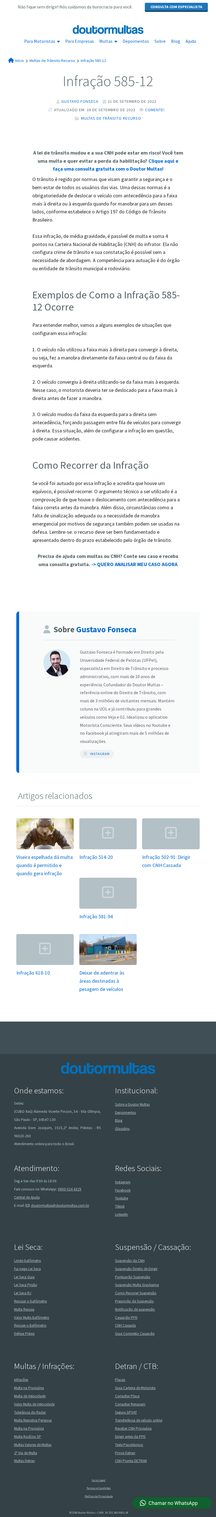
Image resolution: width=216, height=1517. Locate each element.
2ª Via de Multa (25, 1453)
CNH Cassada (125, 1325)
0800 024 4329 (69, 1189)
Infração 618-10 (33, 972)
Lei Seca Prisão (25, 1285)
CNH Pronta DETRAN (131, 1460)
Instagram (100, 754)
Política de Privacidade (99, 1496)
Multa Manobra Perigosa (33, 1420)
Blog (175, 41)
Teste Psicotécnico (129, 1444)
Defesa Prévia (24, 1333)
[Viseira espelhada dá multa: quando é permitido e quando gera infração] (45, 848)
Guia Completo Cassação (135, 1333)
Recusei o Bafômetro (30, 1325)
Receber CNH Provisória (133, 1428)
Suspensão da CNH (130, 1260)
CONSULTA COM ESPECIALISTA (176, 6)
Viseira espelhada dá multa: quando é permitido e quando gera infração (45, 865)
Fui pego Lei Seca (27, 1268)
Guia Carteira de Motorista (135, 1388)
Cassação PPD (126, 1317)
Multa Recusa (24, 1309)
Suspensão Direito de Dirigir (136, 1268)
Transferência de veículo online (138, 1420)
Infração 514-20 (96, 857)
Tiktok (120, 1206)
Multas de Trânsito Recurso (111, 118)
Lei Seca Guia (24, 1277)
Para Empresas (79, 41)
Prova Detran (125, 1453)
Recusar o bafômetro (30, 1301)
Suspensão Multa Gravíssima (137, 1285)
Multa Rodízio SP (27, 1436)
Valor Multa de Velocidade (34, 1404)
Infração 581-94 (96, 916)
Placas (120, 1379)
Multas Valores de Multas (32, 1444)
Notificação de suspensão (135, 1309)
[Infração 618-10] (45, 964)
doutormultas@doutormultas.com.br (60, 1205)
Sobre (160, 41)
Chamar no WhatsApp (173, 1503)
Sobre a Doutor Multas (132, 1104)
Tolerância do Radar (30, 1412)
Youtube (121, 1198)
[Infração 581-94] (108, 908)
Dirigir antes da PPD (130, 1436)
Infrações (21, 1379)
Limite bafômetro (27, 1260)
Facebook (122, 1190)
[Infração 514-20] (108, 848)
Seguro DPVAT (126, 1412)
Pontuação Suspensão (132, 1277)
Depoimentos (136, 41)
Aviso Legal (98, 1480)
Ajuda (191, 41)
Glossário (122, 1128)
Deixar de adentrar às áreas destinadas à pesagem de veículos (101, 980)
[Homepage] (108, 29)
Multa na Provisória (29, 1388)
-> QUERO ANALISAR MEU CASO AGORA (134, 564)
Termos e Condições (99, 1488)
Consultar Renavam (130, 1404)
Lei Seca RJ (22, 1293)
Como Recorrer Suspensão (135, 1293)
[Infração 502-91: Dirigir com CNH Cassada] (170, 848)
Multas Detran (24, 1460)
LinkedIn (121, 1214)
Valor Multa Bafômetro (31, 1317)
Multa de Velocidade (30, 1396)
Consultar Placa (127, 1396)
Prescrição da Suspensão (134, 1301)
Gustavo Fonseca (79, 101)
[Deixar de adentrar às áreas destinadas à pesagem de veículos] (108, 964)
